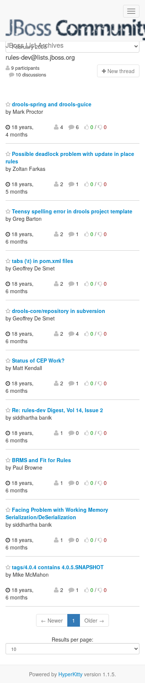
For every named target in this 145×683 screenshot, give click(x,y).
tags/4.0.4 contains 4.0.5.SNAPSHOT (57, 567)
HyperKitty (70, 674)
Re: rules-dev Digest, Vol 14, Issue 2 (56, 410)
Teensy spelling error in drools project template (71, 211)
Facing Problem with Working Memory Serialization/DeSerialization (57, 513)
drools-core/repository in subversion (57, 310)
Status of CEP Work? (37, 360)
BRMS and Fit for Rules (40, 460)
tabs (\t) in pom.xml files (41, 260)
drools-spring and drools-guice (50, 104)
